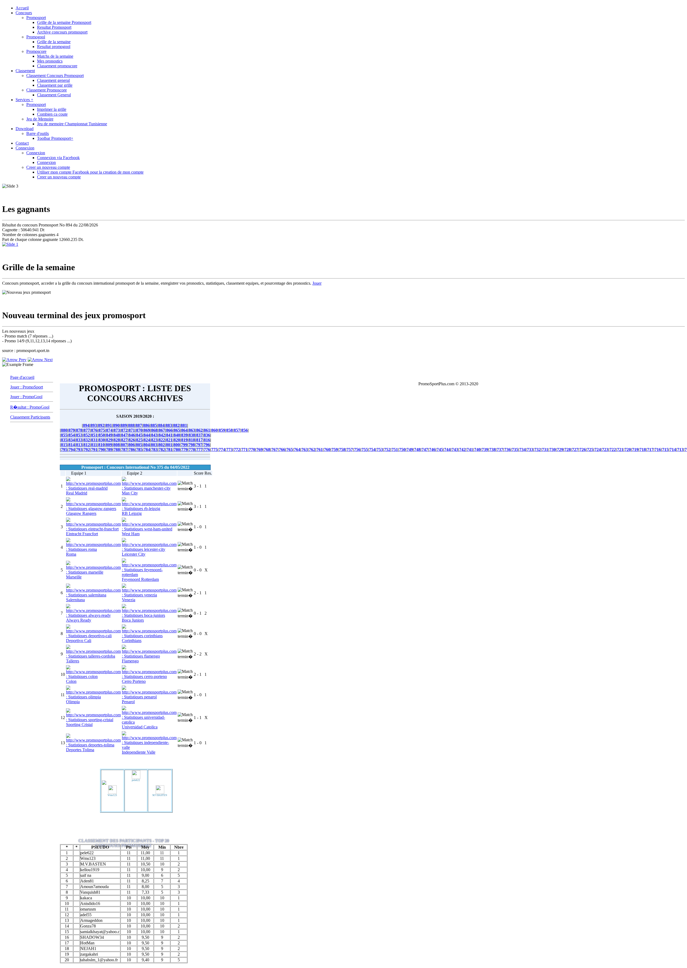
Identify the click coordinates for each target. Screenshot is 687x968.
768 (267, 449)
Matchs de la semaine (55, 56)
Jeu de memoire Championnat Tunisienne (72, 124)
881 (184, 425)
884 (161, 425)
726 (582, 449)
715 (665, 449)
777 (199, 449)
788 (117, 449)
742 (462, 449)
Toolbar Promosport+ (55, 138)
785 (139, 449)
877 (86, 430)
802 (161, 444)
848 (117, 435)
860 (214, 430)
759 (334, 449)
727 (575, 449)
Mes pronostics (50, 61)
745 (440, 449)
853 (79, 435)
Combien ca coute (52, 114)
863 (192, 430)
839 (184, 435)
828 (117, 440)
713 (680, 449)
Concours (24, 12)
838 (192, 435)
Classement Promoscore (46, 90)
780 (177, 449)
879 (71, 430)
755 (364, 449)
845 (139, 435)
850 (101, 435)
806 (131, 444)
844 (147, 435)
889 (123, 425)
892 (101, 425)
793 (79, 449)
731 (545, 449)
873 (117, 430)
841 (169, 435)
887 (139, 425)
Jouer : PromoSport (26, 387)
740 (477, 449)
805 (139, 444)
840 (177, 435)
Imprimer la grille (51, 109)
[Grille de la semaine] (10, 244)
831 (94, 440)
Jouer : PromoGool (26, 396)
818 (192, 440)
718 (643, 449)
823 (154, 440)
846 (132, 435)
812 (86, 444)
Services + (24, 99)
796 (206, 444)
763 (304, 449)
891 (108, 425)
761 (319, 449)
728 (567, 449)
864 (184, 430)
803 (154, 444)
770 (252, 449)
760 (327, 449)
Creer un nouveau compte (48, 167)
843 (154, 435)
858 (229, 430)
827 (124, 440)
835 (64, 440)
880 (64, 430)
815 (64, 444)
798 (191, 444)
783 (154, 449)
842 (162, 435)
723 (605, 449)
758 (342, 449)
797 (199, 444)
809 (109, 444)
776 (207, 449)
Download (25, 128)
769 (259, 449)
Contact (22, 143)
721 (620, 449)
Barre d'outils (37, 133)
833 (79, 440)
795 (64, 449)
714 (673, 449)
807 (124, 444)
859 (222, 430)
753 (380, 449)
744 (447, 449)
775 (214, 449)
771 (244, 449)
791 (94, 449)
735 (515, 449)
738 (492, 449)
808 (116, 444)
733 (530, 449)
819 (184, 440)
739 (485, 449)
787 (124, 449)
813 (79, 444)
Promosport (36, 17)
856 (244, 430)
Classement (25, 70)
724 (597, 449)
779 (184, 449)
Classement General (54, 95)
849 (109, 435)
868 (154, 430)
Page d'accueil (22, 377)
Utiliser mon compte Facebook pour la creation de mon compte (90, 172)
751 (395, 449)
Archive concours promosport (62, 32)
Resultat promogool (53, 46)
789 (109, 449)
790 (101, 449)
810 (101, 444)
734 (522, 449)
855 (64, 435)
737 (500, 449)
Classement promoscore (57, 66)
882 (176, 425)
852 (86, 435)
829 (109, 440)
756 (357, 449)
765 (289, 449)
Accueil (22, 8)
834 (71, 440)
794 (71, 449)
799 (184, 444)
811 (94, 444)
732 (537, 449)
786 (132, 449)
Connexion (25, 148)
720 (627, 449)
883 (169, 425)
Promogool (35, 37)
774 (222, 449)
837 (199, 435)
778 (192, 449)
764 (297, 449)
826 (132, 440)
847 (124, 435)
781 (169, 449)
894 (86, 425)
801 (169, 444)
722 (612, 449)
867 (162, 430)
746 (432, 449)
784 (147, 449)
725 (590, 449)
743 (455, 449)
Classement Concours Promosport (55, 75)
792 (86, 449)
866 (169, 430)
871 (132, 430)
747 (425, 449)
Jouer (316, 283)
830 (101, 440)
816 (207, 440)
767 (274, 449)
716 (658, 449)
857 (237, 430)
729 (560, 449)
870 (139, 430)
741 (470, 449)
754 (372, 449)
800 (176, 444)
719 (635, 449)
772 (237, 449)
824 (147, 440)
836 (207, 435)
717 (650, 449)
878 (79, 430)
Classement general (53, 80)
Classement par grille (54, 85)
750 (402, 449)
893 (93, 425)
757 (349, 449)
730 (552, 449)
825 (139, 440)
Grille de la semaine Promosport (64, 22)
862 (199, 430)
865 (177, 430)
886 (146, 425)
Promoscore (36, 51)
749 (410, 449)
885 (154, 425)
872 (124, 430)
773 (229, 449)
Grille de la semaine (54, 41)
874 (109, 430)
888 (131, 425)
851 (94, 435)
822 (162, 440)
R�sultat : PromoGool (29, 407)
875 (101, 430)
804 (146, 444)
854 (71, 435)
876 (94, 430)
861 (207, 430)
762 (312, 449)
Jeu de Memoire (39, 119)
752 (387, 449)
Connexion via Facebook (58, 157)
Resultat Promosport (54, 27)
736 (507, 449)
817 (199, 440)
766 (282, 449)
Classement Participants (30, 417)
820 (177, 440)
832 (86, 440)
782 (162, 449)
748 (417, 449)
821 (169, 440)
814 (71, 444)
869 (147, 430)
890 (116, 425)
